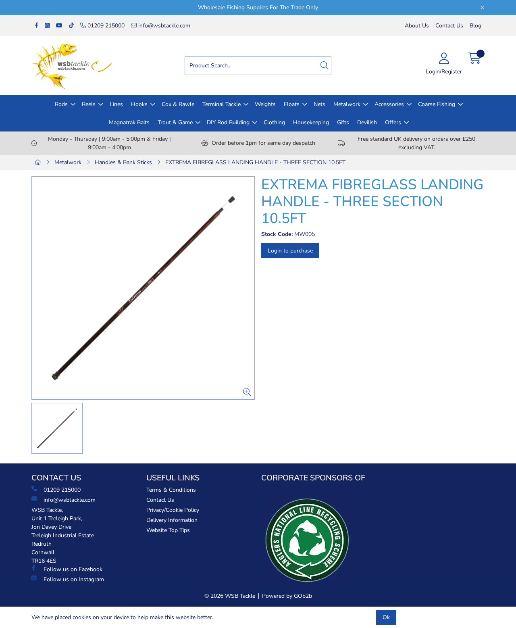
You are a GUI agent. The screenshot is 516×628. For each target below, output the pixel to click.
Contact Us (449, 25)
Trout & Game (175, 122)
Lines (116, 104)
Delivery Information (172, 520)
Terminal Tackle (221, 104)
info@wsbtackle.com (163, 25)
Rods (61, 104)
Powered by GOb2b (287, 596)
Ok (386, 617)
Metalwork (346, 104)
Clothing (274, 122)
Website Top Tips (168, 530)
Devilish (367, 122)
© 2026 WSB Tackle (229, 596)
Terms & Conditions (171, 490)
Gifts (343, 122)
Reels (89, 104)
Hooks (139, 104)
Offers (393, 122)
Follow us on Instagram (74, 579)
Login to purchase (290, 251)
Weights (265, 104)
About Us (417, 25)
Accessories (389, 104)
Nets (319, 104)
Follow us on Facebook (73, 569)
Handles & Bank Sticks (123, 162)
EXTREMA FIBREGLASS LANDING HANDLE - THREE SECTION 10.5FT (255, 162)
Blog (475, 25)
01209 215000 (105, 25)
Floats (292, 104)
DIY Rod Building (228, 122)
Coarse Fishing (436, 104)
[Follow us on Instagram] (47, 25)
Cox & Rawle (178, 104)
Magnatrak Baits (129, 122)
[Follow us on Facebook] (36, 25)
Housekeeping (311, 122)
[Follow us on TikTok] (71, 25)
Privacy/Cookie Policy (172, 510)
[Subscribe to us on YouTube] (59, 25)
